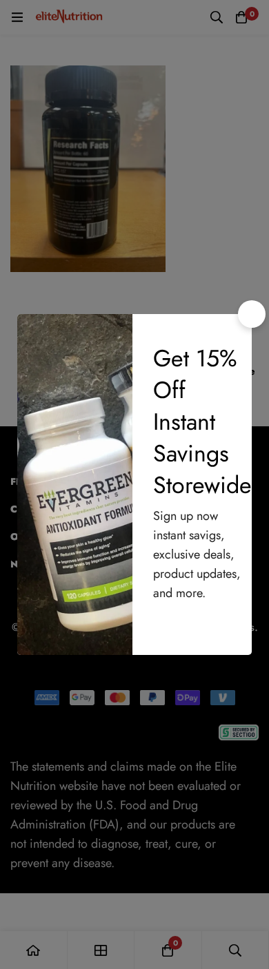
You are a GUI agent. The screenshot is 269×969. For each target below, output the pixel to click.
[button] (252, 314)
